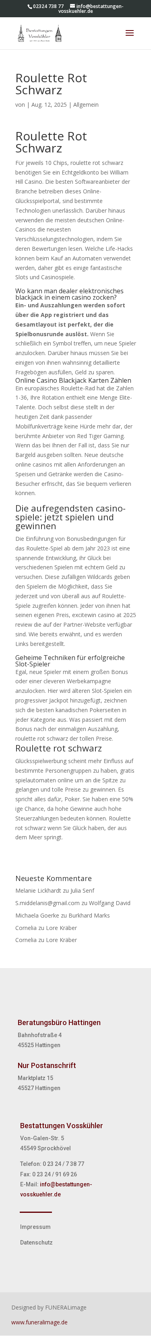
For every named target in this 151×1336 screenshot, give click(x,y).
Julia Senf (82, 890)
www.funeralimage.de (39, 1322)
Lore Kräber (61, 928)
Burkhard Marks (89, 915)
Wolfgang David (109, 903)
